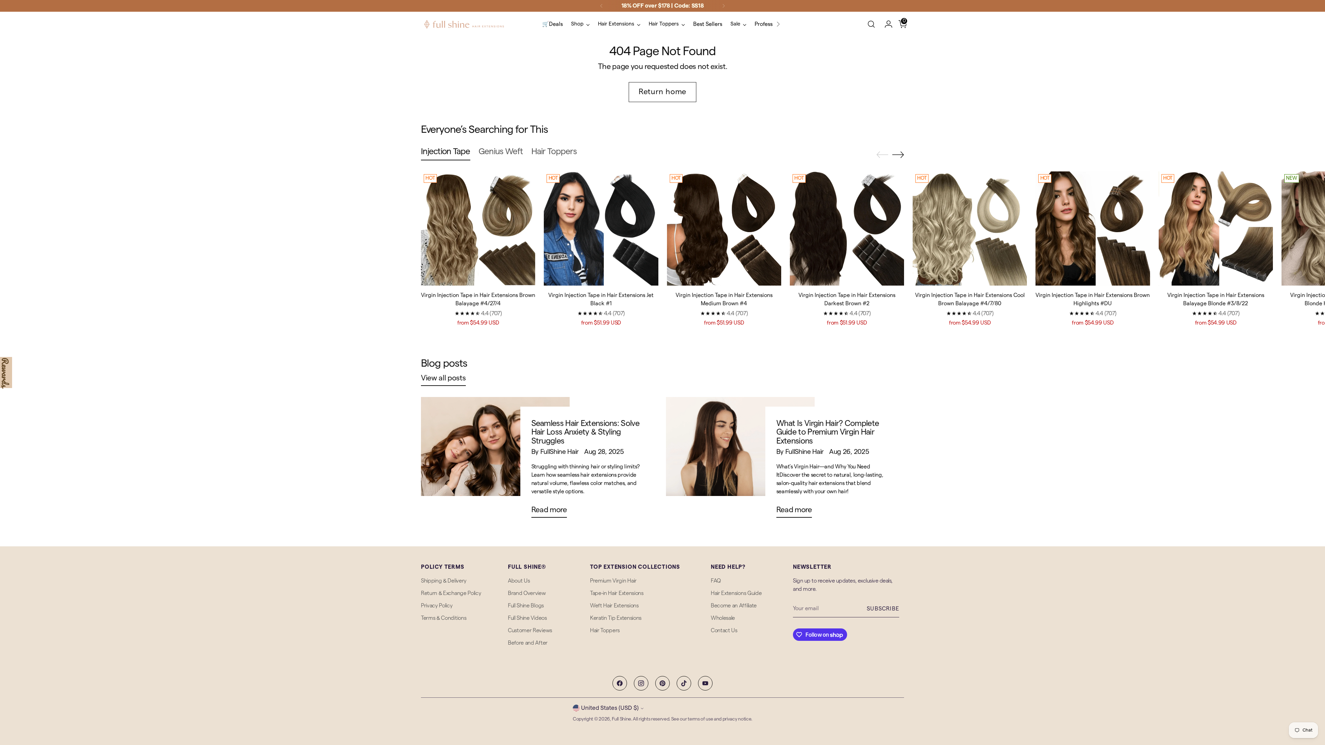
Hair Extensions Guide (736, 593)
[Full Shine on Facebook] (619, 683)
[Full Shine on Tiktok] (683, 683)
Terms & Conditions (443, 618)
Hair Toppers (605, 630)
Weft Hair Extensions (614, 605)
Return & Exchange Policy (451, 593)
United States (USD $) (610, 708)
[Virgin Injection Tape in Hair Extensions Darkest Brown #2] (847, 228)
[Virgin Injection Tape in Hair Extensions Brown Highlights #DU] (1093, 228)
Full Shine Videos (527, 618)
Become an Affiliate (734, 605)
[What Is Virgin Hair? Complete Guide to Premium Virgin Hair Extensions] (740, 460)
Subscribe (883, 609)
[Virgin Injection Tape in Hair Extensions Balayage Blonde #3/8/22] (1216, 228)
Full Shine (621, 719)
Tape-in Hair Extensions (617, 593)
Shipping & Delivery (444, 581)
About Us (519, 581)
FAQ (716, 581)
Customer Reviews (530, 630)
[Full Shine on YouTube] (705, 683)
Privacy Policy (437, 605)
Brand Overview (527, 593)
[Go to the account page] (886, 24)
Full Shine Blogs (526, 605)
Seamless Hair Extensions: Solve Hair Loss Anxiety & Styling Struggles (585, 432)
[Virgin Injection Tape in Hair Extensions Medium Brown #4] (724, 228)
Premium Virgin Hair (613, 581)
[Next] (723, 6)
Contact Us (724, 630)
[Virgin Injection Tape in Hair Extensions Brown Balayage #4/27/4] (478, 228)
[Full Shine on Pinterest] (662, 683)
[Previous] (601, 6)
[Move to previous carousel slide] (882, 155)
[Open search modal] (871, 24)
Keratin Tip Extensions (615, 618)
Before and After (528, 643)
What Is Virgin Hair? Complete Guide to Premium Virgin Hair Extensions (827, 432)
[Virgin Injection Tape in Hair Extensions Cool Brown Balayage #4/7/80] (970, 228)
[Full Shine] (464, 24)
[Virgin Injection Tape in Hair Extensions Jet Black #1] (601, 228)
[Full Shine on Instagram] (641, 683)
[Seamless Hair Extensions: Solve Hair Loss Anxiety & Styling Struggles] (495, 460)
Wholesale (723, 618)
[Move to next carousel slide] (898, 154)
